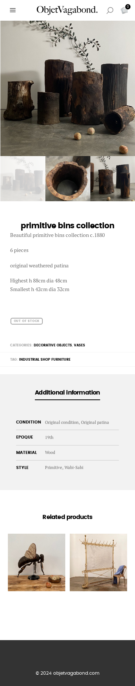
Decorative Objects (53, 345)
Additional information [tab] (67, 393)
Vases (79, 345)
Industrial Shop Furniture (44, 359)
